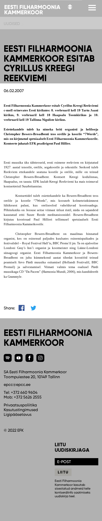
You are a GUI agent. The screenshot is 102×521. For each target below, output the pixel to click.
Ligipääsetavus (17, 414)
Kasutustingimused (21, 409)
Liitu (63, 472)
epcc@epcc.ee (17, 384)
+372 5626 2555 (28, 397)
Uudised (12, 23)
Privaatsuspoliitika (20, 405)
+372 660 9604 (24, 392)
